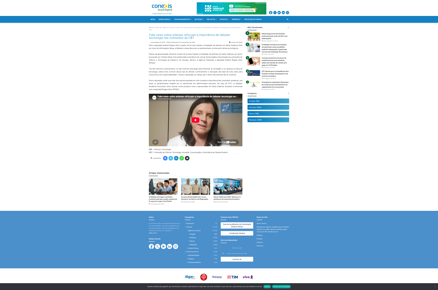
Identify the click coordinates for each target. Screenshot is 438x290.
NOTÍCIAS (198, 19)
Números (260, 246)
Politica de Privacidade (281, 286)
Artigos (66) (254, 101)
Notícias (158, 27)
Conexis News (193, 248)
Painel (192, 241)
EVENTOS (223, 19)
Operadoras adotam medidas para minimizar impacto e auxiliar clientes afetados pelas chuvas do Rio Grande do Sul (273, 229)
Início (152, 27)
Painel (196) (254, 113)
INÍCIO (152, 19)
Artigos (193, 234)
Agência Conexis (169, 27)
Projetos (260, 239)
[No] (435, 286)
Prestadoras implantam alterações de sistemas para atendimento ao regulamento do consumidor (275, 84)
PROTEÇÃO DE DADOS (253, 19)
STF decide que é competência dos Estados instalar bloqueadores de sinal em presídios (275, 73)
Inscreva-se (237, 259)
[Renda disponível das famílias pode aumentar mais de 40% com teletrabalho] (254, 37)
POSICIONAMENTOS (182, 19)
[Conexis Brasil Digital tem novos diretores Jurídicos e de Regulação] (195, 186)
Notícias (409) (255, 107)
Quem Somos (261, 223)
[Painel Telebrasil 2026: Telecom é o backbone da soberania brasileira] (228, 186)
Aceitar (267, 286)
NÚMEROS (236, 19)
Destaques (190, 223)
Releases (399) (255, 120)
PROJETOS (211, 19)
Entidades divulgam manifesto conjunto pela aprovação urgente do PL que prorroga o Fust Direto (163, 199)
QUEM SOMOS (164, 19)
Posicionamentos (192, 252)
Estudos (191, 259)
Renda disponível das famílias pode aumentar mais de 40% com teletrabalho (275, 36)
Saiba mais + (153, 233)
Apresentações (193, 255)
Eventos (260, 242)
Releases (193, 245)
